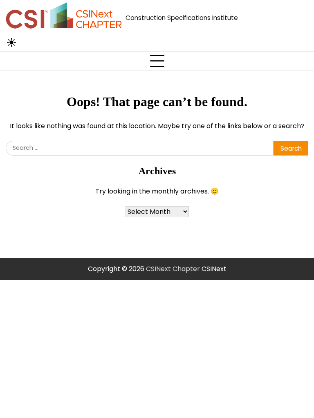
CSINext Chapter (173, 268)
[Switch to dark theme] (11, 42)
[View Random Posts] (26, 42)
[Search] (44, 42)
